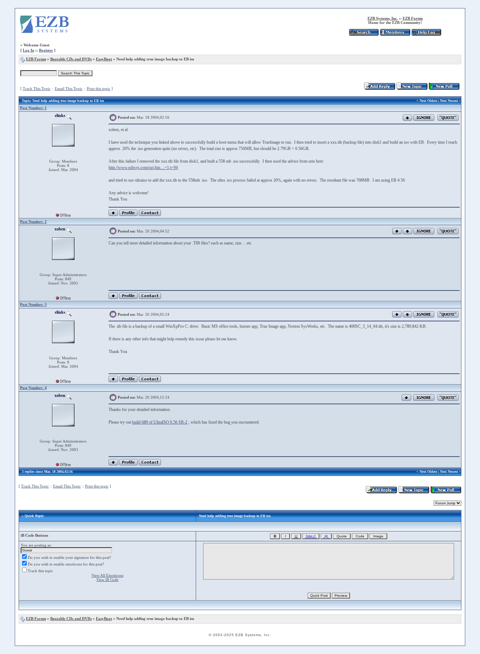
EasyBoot (104, 59)
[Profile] (128, 215)
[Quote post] (448, 117)
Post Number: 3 (33, 304)
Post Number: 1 (33, 108)
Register (46, 50)
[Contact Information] (150, 215)
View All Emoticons (107, 575)
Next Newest (449, 101)
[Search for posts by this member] (69, 115)
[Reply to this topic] (379, 88)
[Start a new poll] (444, 88)
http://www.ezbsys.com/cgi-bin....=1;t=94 (143, 167)
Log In (28, 50)
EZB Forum (413, 18)
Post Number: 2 (33, 222)
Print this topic (98, 88)
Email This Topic (69, 88)
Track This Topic (37, 88)
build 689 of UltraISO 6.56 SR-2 (159, 422)
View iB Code (107, 579)
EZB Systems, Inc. (383, 18)
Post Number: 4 (33, 388)
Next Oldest (428, 101)
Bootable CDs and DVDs (71, 59)
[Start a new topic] (412, 88)
